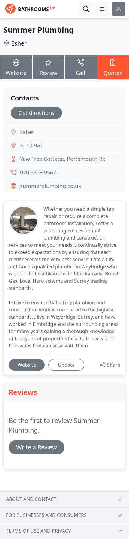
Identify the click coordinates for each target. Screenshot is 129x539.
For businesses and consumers (46, 515)
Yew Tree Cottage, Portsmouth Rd (63, 158)
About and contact (31, 499)
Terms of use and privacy (38, 531)
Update (66, 365)
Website (16, 72)
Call (80, 72)
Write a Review (36, 447)
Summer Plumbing (39, 30)
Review (48, 72)
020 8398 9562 (38, 172)
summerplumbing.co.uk (50, 185)
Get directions (37, 112)
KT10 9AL (31, 145)
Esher (19, 43)
